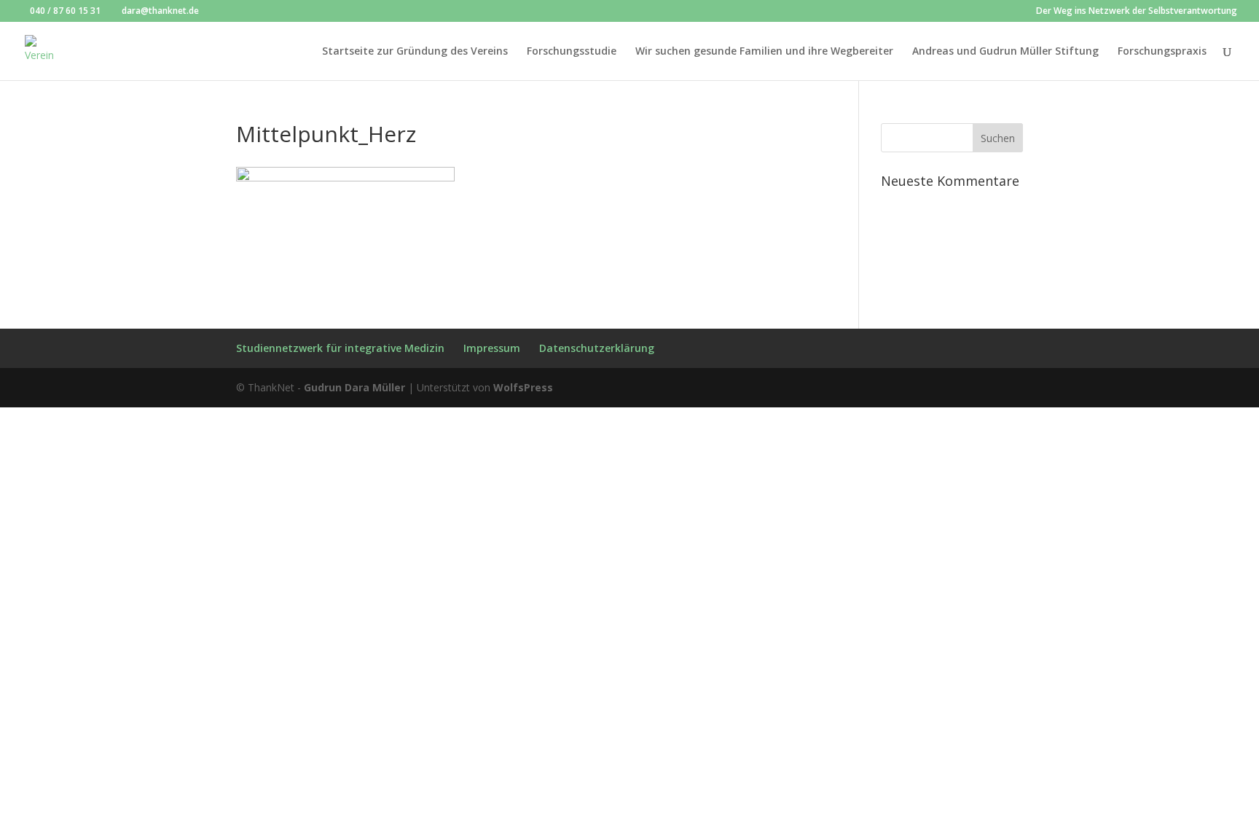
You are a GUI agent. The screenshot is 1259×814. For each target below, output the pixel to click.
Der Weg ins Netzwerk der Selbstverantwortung (1136, 12)
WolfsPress (523, 387)
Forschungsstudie (571, 52)
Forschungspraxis (1162, 52)
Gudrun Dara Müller (354, 387)
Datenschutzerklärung (596, 348)
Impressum (491, 348)
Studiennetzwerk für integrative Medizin (340, 348)
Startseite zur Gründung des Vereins (415, 52)
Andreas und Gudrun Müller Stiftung (1005, 52)
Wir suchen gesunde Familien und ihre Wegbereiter (764, 52)
